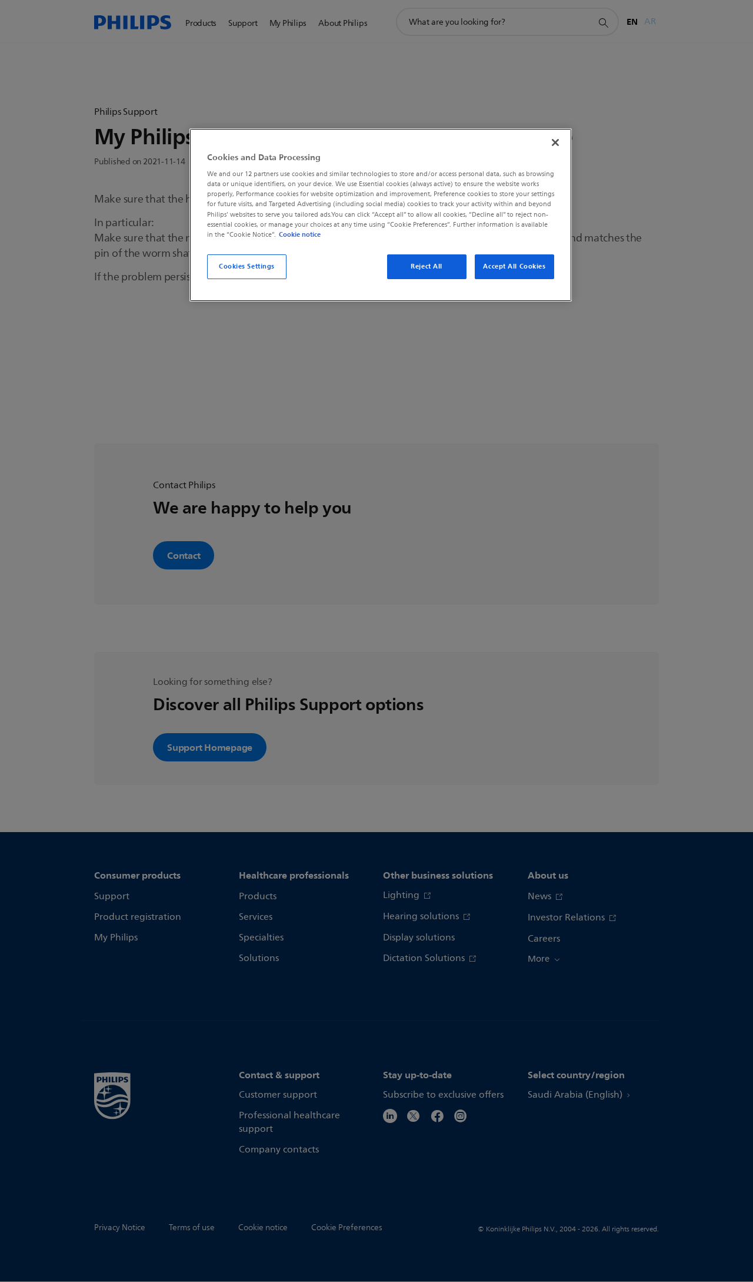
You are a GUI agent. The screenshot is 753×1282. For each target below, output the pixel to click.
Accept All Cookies (514, 266)
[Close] (555, 142)
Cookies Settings (247, 266)
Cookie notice (300, 234)
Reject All (426, 266)
